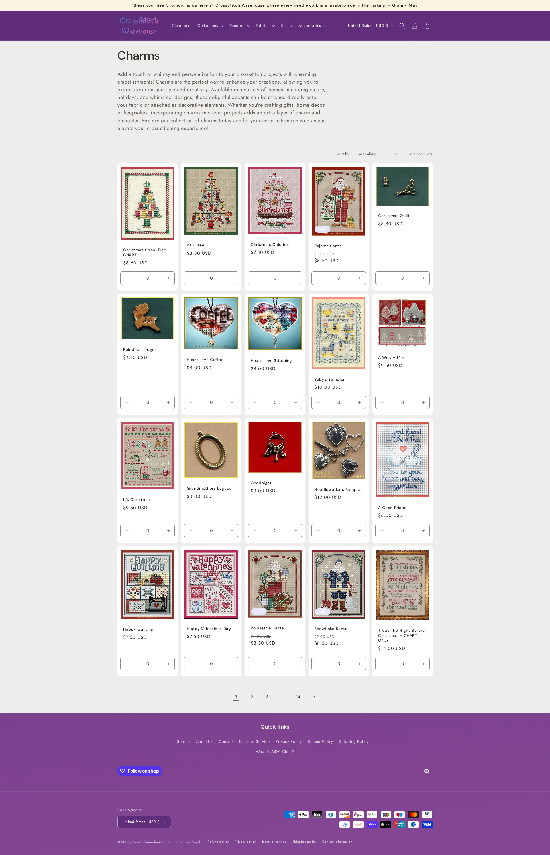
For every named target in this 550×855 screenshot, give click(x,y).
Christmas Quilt (394, 215)
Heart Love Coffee (205, 359)
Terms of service (274, 841)
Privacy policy (245, 841)
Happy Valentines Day (209, 628)
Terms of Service (254, 741)
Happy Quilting (138, 629)
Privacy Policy (289, 741)
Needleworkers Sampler (338, 489)
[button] (210, 25)
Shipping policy (304, 841)
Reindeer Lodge (139, 349)
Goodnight (261, 483)
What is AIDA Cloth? (275, 751)
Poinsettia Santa (267, 628)
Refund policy (218, 841)
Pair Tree (196, 245)
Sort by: (344, 154)
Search (183, 741)
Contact (226, 741)
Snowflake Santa (330, 628)
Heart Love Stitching (271, 360)
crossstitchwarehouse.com (150, 842)
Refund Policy (320, 741)
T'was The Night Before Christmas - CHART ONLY (401, 635)
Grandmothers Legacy (209, 488)
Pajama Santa (328, 246)
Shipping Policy (354, 741)
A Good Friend (392, 507)
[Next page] (313, 696)
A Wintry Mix (391, 357)
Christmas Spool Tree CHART (144, 253)
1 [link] (236, 696)
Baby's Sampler (329, 379)
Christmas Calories (270, 244)
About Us (204, 741)
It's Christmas (137, 499)
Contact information (337, 841)
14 (298, 697)
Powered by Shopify (187, 842)
